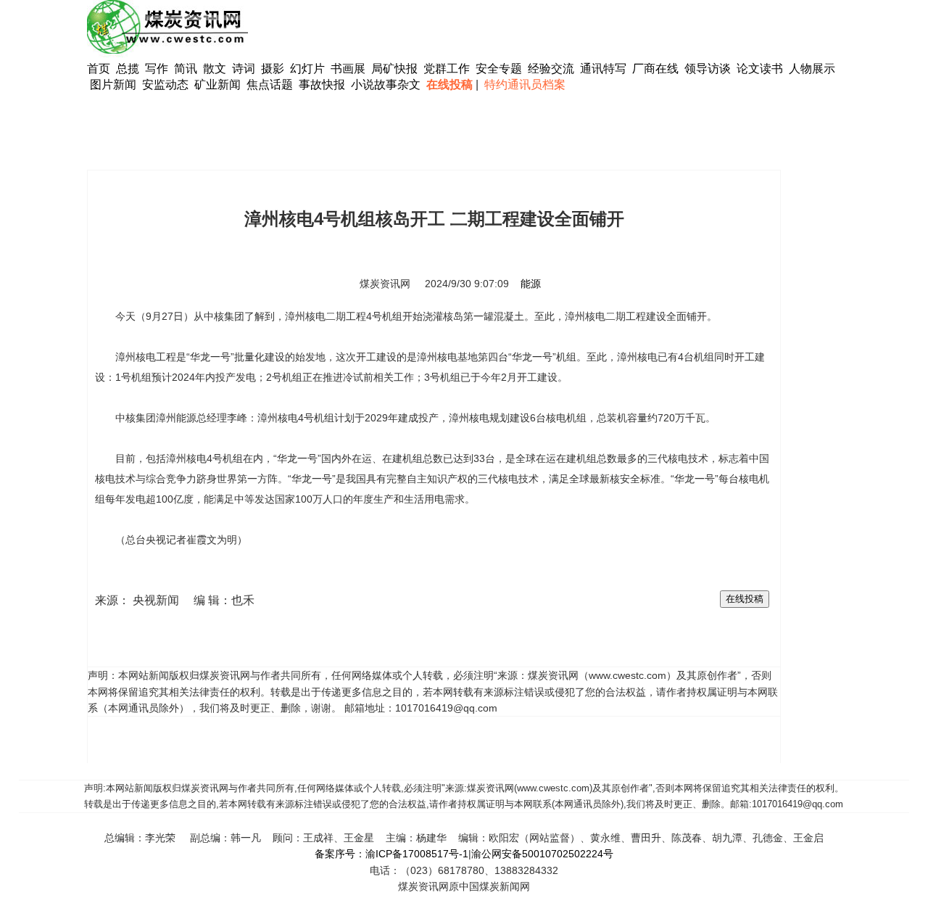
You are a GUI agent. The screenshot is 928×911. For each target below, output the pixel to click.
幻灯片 (307, 68)
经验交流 (551, 68)
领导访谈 (707, 68)
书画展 (348, 68)
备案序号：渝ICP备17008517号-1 (391, 854)
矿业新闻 (217, 84)
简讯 (185, 68)
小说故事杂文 (385, 84)
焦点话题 (269, 84)
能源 (531, 283)
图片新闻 (113, 84)
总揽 (127, 68)
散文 (216, 68)
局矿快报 (394, 68)
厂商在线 (655, 68)
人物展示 (812, 68)
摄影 (274, 68)
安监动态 (165, 84)
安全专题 (499, 68)
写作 (156, 68)
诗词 (245, 68)
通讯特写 (603, 68)
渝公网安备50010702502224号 (542, 854)
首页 (98, 68)
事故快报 (322, 84)
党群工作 (446, 68)
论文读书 (760, 68)
